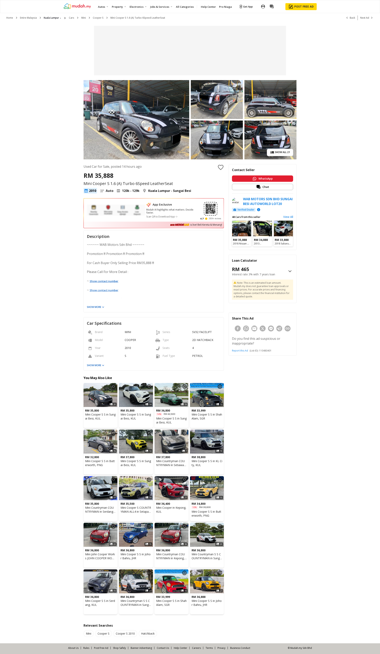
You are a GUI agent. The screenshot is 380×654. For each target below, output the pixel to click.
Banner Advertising (141, 648)
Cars (71, 17)
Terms (209, 648)
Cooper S (98, 17)
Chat (265, 187)
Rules (86, 648)
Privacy (221, 648)
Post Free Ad (101, 648)
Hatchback (148, 633)
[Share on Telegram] (279, 328)
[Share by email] (254, 328)
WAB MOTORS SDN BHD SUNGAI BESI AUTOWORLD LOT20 (268, 201)
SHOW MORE (94, 307)
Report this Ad (240, 350)
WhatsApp (265, 178)
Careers (196, 648)
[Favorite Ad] (113, 386)
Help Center (180, 648)
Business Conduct (240, 648)
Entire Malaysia (28, 17)
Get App (248, 6)
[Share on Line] (271, 328)
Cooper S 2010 (125, 633)
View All (288, 217)
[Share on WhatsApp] (246, 328)
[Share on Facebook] (238, 328)
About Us (73, 648)
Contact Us (163, 648)
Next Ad (364, 17)
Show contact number (104, 281)
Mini (83, 17)
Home (9, 17)
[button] (262, 187)
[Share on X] (263, 328)
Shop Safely (119, 648)
